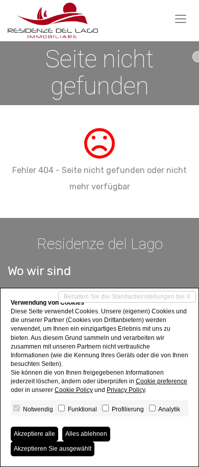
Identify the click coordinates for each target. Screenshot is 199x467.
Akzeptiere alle (34, 433)
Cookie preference (161, 381)
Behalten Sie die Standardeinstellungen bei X (127, 296)
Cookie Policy (74, 390)
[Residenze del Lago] (53, 20)
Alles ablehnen (86, 433)
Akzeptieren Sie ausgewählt (52, 448)
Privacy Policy (126, 390)
